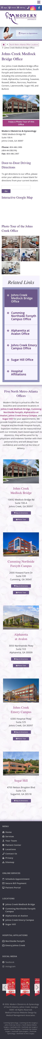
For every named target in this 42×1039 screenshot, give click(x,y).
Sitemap (9, 862)
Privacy (9, 858)
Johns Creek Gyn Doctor (13, 1025)
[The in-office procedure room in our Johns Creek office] (11, 273)
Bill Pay (22, 8)
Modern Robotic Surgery (12, 1029)
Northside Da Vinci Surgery (25, 1033)
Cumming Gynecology (11, 1023)
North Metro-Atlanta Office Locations (24, 44)
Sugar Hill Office (22, 360)
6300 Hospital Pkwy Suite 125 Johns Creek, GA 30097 (21, 722)
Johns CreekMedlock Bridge (21, 490)
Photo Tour (21, 519)
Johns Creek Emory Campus (23, 415)
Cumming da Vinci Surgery (28, 1023)
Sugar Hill (7, 418)
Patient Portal (13, 887)
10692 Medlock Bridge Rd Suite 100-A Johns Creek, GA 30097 (21, 503)
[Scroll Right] (37, 987)
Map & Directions (21, 513)
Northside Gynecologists (20, 1031)
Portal (14, 8)
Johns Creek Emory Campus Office (24, 346)
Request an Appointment (28, 33)
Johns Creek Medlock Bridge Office (22, 298)
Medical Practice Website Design (19, 1012)
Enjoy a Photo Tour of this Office (21, 123)
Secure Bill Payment (15, 883)
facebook (9, 962)
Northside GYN (15, 1027)
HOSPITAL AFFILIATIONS (15, 935)
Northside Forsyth (15, 941)
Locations (10, 849)
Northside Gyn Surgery (29, 1027)
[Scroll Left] (5, 987)
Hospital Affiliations (18, 372)
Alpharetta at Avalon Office (20, 332)
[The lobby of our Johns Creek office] (11, 247)
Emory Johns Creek (15, 945)
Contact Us (11, 853)
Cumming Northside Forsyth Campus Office (23, 316)
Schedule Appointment (17, 879)
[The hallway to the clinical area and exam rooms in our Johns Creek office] (30, 247)
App (5, 8)
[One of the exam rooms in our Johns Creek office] (30, 260)
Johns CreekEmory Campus (21, 709)
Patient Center (13, 845)
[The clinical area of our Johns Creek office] (11, 260)
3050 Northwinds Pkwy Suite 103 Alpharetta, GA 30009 (21, 649)
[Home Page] (4, 44)
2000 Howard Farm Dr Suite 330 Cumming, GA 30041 (21, 576)
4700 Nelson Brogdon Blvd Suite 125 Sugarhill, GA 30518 (21, 791)
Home (8, 832)
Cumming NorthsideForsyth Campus (21, 563)
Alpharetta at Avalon (16, 915)
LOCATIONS (8, 898)
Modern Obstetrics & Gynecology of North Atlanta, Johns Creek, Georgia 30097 (21, 1007)
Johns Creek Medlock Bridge (15, 409)
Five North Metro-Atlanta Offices (21, 393)
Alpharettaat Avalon (21, 636)
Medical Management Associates (20, 1015)
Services (9, 836)
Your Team (11, 840)
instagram (10, 966)
